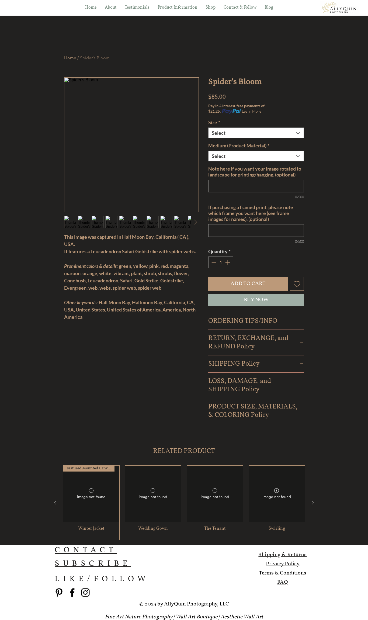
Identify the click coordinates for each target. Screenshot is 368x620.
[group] (184, 503)
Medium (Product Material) (238, 145)
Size (214, 122)
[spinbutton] (220, 262)
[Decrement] (213, 262)
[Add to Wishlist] (297, 284)
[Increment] (228, 262)
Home (70, 57)
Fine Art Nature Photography (138, 617)
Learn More (251, 111)
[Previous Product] (55, 503)
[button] (211, 7)
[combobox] (256, 132)
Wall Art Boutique (196, 617)
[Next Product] (313, 503)
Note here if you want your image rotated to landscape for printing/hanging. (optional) (254, 172)
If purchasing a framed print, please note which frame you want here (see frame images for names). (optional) (250, 213)
